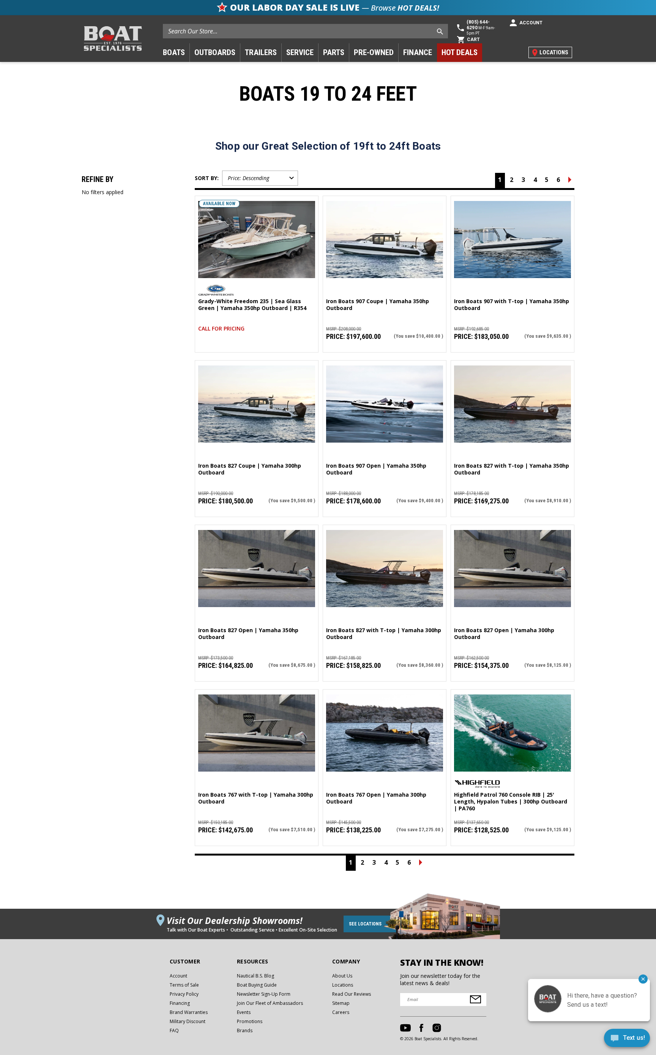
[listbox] (260, 178)
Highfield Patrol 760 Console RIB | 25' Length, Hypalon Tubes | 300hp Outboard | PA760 (510, 801)
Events (244, 1012)
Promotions (249, 1021)
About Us (342, 976)
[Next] (569, 180)
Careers (340, 1012)
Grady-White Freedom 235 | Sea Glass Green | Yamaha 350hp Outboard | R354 (252, 305)
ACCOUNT (530, 22)
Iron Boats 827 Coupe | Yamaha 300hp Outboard (249, 469)
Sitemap (341, 1003)
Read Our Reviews (351, 994)
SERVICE (300, 52)
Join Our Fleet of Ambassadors (270, 1003)
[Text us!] (627, 1039)
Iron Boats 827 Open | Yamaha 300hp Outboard (504, 634)
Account (178, 976)
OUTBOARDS (214, 52)
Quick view (256, 232)
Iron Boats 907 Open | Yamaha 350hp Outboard (376, 469)
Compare (253, 247)
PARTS (333, 52)
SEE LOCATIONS (365, 924)
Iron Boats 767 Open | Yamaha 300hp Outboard (376, 798)
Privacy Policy (184, 994)
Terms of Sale (184, 985)
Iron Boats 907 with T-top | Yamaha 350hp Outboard (511, 305)
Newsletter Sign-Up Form (263, 994)
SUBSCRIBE (475, 999)
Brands (244, 1030)
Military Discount (187, 1021)
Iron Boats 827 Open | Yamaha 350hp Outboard (248, 634)
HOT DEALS (460, 52)
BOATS (174, 52)
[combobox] (305, 31)
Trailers (261, 52)
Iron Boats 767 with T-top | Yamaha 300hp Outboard (255, 798)
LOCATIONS (553, 52)
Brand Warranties (189, 1012)
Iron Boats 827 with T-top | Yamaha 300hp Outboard (383, 634)
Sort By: (207, 178)
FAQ (174, 1030)
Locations (342, 985)
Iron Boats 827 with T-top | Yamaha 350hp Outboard (511, 469)
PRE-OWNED (374, 52)
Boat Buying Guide (257, 985)
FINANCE (417, 52)
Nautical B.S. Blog (255, 976)
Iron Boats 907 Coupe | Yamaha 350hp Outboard (377, 305)
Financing (180, 1003)
